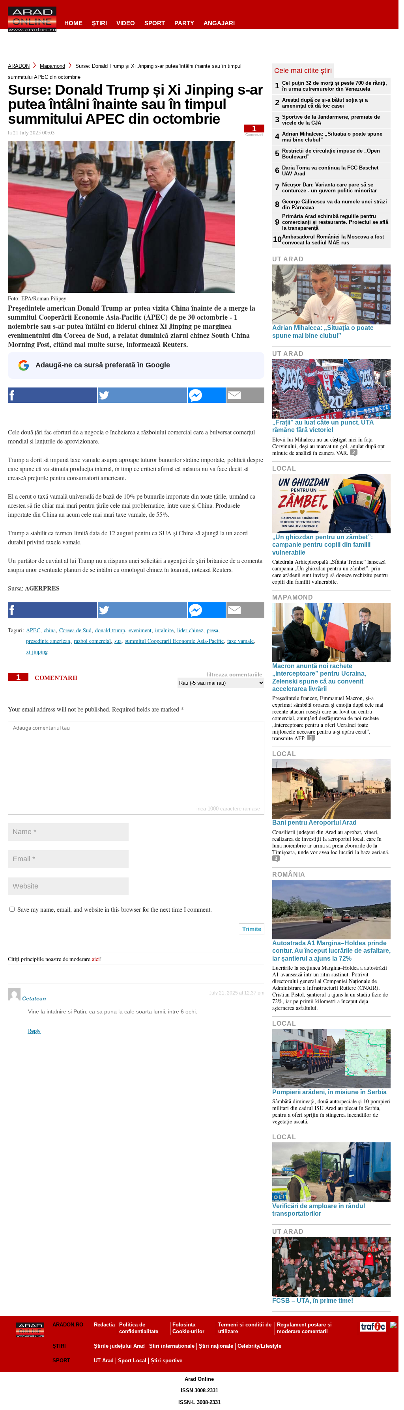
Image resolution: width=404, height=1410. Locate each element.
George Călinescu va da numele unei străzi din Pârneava (334, 204)
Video (125, 23)
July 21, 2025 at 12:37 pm (236, 993)
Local (284, 468)
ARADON (19, 66)
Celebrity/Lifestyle (259, 1346)
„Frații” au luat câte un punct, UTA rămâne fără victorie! (323, 426)
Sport (154, 23)
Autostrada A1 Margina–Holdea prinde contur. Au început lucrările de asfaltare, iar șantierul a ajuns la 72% (331, 950)
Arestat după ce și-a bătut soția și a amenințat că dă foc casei (325, 103)
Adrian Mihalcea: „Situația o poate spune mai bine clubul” (332, 137)
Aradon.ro (67, 1325)
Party (184, 23)
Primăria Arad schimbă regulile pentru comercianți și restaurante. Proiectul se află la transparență (335, 222)
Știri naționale (216, 1346)
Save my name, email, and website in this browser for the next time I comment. (114, 909)
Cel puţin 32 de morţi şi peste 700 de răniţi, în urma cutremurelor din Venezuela (334, 86)
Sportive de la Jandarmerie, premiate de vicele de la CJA (331, 120)
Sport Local (132, 1360)
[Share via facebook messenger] (207, 395)
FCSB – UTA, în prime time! (312, 1300)
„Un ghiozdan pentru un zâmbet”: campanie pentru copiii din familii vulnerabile (322, 544)
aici (96, 959)
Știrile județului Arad (119, 1346)
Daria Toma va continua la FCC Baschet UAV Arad (330, 171)
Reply (34, 1031)
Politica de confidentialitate (138, 1328)
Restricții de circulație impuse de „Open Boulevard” (331, 154)
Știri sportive (166, 1360)
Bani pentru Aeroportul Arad (314, 822)
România (288, 874)
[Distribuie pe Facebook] (52, 395)
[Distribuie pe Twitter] (142, 395)
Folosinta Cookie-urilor (188, 1328)
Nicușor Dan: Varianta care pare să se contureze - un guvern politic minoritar (329, 188)
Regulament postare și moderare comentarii (304, 1328)
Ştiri (99, 23)
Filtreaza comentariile (234, 674)
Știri (59, 1346)
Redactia (104, 1325)
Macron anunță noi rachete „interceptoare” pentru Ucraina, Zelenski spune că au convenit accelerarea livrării (319, 677)
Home (73, 23)
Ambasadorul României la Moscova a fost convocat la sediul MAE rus (333, 240)
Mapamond (52, 66)
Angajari (219, 23)
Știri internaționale (172, 1346)
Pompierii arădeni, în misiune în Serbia (329, 1092)
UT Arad (288, 259)
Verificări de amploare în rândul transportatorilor (318, 1210)
